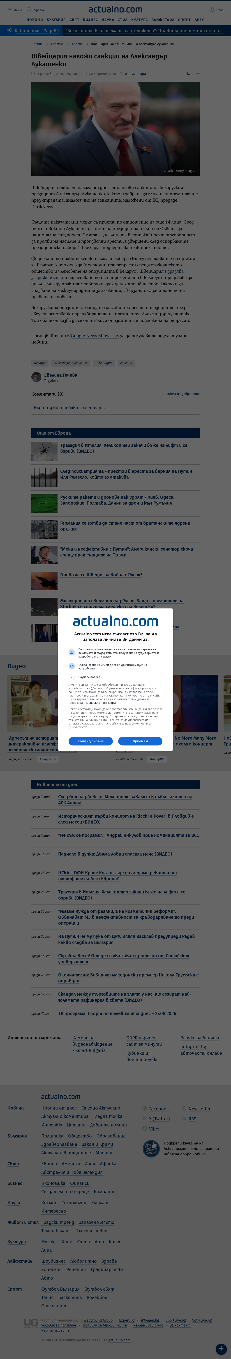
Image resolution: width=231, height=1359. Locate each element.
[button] (115, 677)
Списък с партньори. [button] (102, 703)
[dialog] (115, 679)
